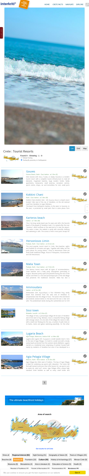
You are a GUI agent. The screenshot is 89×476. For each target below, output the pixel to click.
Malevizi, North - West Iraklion (40, 365)
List (72, 154)
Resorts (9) (18, 465)
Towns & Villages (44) (78, 461)
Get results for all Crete (44, 454)
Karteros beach (35, 223)
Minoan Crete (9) (80, 465)
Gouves (30, 177)
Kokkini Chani (34, 200)
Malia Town (33, 270)
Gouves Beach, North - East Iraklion (42, 180)
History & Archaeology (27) (61, 465)
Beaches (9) (6, 465)
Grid (78, 154)
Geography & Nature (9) (58, 461)
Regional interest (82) (21, 461)
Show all (5, 461)
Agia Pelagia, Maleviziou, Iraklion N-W (42, 342)
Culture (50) (43, 465)
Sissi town (32, 316)
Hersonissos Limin (37, 246)
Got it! (77, 472)
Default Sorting (27, 164)
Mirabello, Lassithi (36, 319)
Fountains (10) (30, 465)
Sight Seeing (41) (39, 461)
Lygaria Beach (34, 339)
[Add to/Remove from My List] (85, 177)
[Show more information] (2, 193)
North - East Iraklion (37, 203)
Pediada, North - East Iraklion (40, 250)
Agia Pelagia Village (38, 362)
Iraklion (33, 226)
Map (85, 154)
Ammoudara (34, 293)
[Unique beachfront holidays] (44, 406)
